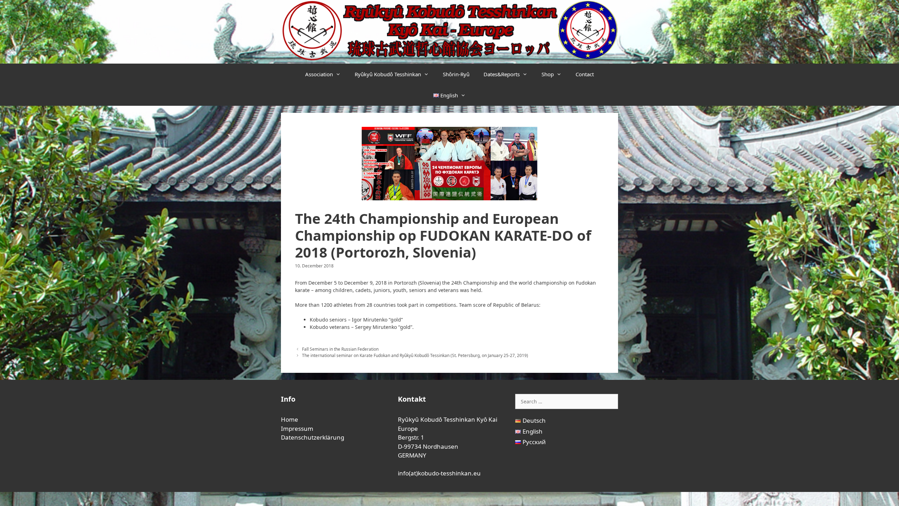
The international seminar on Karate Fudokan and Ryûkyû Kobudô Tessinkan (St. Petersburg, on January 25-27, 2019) (415, 355)
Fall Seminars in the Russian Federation (340, 349)
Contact (585, 74)
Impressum (297, 428)
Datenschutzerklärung (312, 437)
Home (289, 419)
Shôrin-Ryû (456, 74)
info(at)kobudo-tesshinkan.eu (439, 473)
